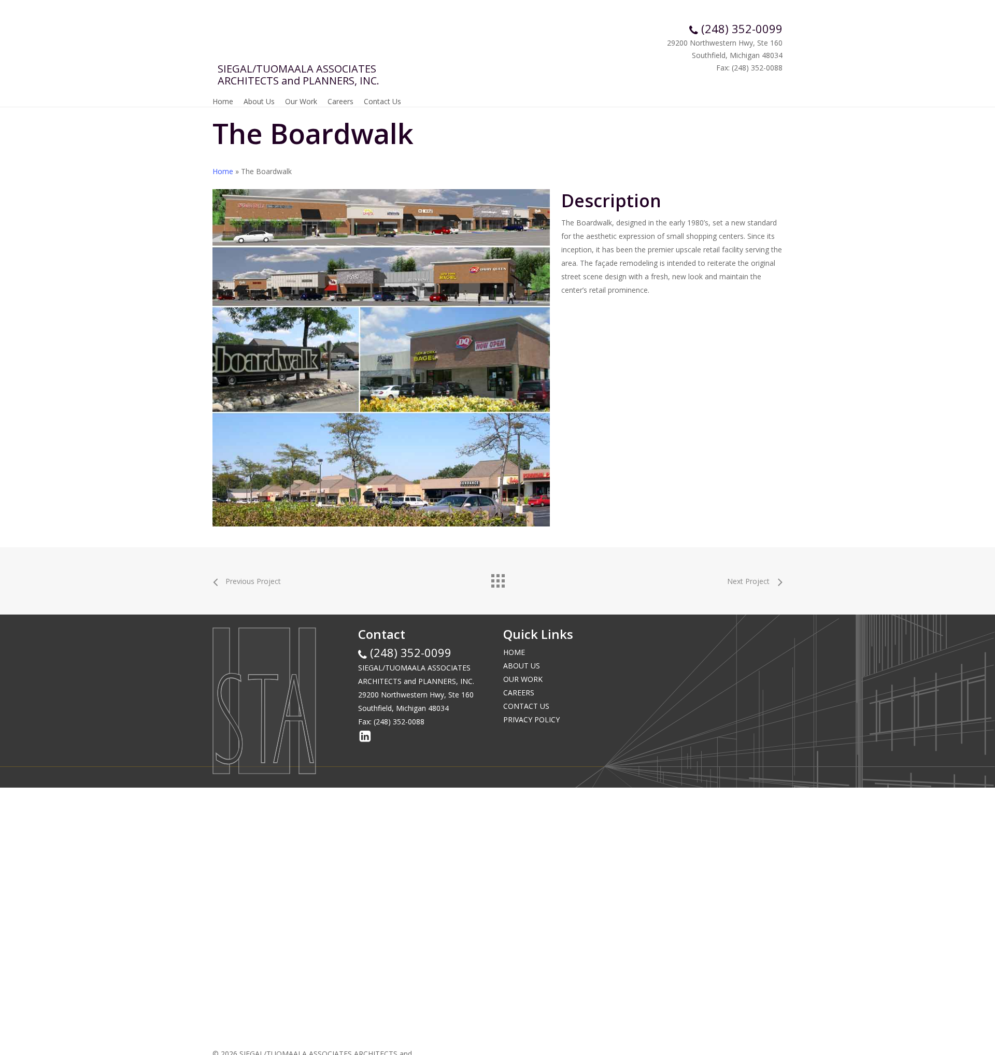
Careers (518, 692)
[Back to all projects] (497, 578)
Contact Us (526, 706)
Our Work (523, 679)
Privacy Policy (531, 719)
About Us (521, 666)
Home (222, 171)
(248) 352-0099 (740, 28)
